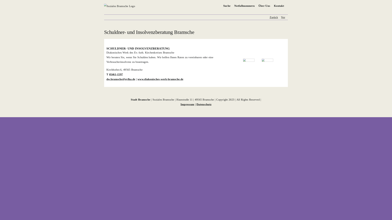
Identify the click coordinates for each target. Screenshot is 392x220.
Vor (283, 17)
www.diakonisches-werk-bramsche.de (160, 79)
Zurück (274, 17)
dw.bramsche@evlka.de (120, 79)
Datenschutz (203, 104)
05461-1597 (116, 74)
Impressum (187, 104)
